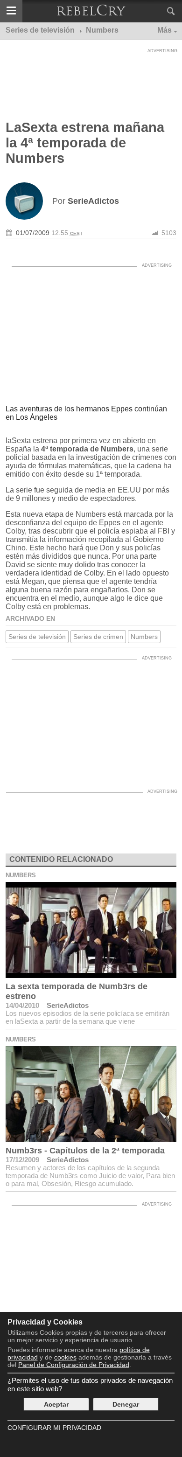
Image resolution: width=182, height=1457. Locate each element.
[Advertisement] (91, 80)
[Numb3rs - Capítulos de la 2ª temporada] (91, 1094)
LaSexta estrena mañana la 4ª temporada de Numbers (85, 143)
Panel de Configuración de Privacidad (73, 1364)
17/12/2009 (22, 1160)
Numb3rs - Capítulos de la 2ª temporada (85, 1150)
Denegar (125, 1404)
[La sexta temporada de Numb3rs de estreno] (91, 930)
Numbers (144, 636)
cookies (65, 1357)
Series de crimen (98, 636)
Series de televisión (37, 636)
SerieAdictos (68, 1005)
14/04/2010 (22, 1005)
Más (164, 30)
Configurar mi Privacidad (54, 1427)
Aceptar (56, 1404)
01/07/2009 (32, 232)
